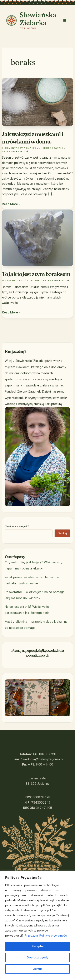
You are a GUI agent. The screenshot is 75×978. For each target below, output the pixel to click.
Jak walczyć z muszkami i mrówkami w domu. (32, 137)
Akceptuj (37, 946)
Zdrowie (33, 280)
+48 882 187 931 (44, 754)
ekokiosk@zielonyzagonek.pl (43, 759)
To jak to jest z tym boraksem (36, 273)
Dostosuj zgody (37, 957)
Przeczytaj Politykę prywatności (46, 935)
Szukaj (62, 533)
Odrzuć (37, 969)
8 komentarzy (12, 148)
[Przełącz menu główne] (65, 20)
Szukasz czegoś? (17, 526)
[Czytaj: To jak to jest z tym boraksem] (37, 237)
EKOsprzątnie (53, 148)
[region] (37, 924)
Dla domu (33, 148)
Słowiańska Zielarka (38, 19)
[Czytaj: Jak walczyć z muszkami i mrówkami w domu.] (37, 101)
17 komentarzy (13, 280)
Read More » (11, 204)
